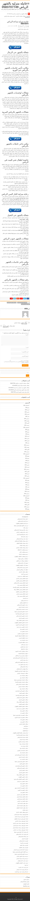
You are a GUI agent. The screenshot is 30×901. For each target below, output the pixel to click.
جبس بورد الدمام (24, 574)
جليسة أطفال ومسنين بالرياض (22, 578)
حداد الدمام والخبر (24, 600)
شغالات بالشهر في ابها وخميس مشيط (20, 715)
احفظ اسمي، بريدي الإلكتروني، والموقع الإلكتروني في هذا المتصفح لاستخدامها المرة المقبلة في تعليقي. (16, 361)
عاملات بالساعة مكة (24, 752)
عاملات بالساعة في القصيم (22, 750)
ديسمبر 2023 (26, 469)
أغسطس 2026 (26, 405)
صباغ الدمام (25, 728)
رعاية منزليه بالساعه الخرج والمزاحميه (20, 657)
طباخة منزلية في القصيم (23, 741)
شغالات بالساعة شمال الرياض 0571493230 (20, 385)
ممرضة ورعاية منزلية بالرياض (22, 858)
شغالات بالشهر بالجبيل (23, 693)
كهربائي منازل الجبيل (24, 845)
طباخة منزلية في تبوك (23, 743)
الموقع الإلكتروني (25, 356)
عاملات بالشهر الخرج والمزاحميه (21, 765)
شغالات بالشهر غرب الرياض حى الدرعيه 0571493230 (17, 13)
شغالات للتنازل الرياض (23, 724)
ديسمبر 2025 (26, 418)
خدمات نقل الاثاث (24, 644)
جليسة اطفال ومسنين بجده (22, 585)
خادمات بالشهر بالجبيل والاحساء (22, 613)
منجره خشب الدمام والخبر (23, 860)
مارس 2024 (27, 464)
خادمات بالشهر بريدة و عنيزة (22, 627)
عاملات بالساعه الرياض (23, 757)
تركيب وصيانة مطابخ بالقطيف (22, 543)
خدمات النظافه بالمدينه (23, 638)
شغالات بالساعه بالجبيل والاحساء (21, 682)
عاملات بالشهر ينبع (24, 792)
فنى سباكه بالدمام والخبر (23, 836)
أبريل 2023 (27, 473)
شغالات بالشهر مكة (24, 719)
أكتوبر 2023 (27, 471)
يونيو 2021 (27, 482)
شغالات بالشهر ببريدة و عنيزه (22, 708)
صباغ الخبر (26, 726)
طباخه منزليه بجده (24, 746)
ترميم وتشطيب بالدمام (23, 554)
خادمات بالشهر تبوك (24, 629)
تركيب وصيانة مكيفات (24, 545)
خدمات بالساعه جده (24, 640)
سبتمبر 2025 (26, 425)
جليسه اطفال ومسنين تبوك (22, 596)
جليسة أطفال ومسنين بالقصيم (22, 580)
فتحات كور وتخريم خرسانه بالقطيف (21, 818)
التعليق (26, 334)
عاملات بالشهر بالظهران (23, 777)
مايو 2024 (27, 460)
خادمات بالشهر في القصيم (23, 633)
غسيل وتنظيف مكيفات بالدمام (22, 812)
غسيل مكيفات (25, 810)
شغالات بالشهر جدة (24, 713)
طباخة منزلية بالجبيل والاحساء (22, 735)
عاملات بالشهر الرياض (23, 770)
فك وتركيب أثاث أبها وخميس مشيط (21, 832)
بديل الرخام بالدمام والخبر (23, 521)
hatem (26, 25)
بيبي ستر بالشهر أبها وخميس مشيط (21, 525)
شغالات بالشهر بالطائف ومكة (22, 702)
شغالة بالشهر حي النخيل (25, 304)
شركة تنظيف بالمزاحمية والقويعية (21, 671)
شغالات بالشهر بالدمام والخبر (22, 697)
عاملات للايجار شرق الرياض (22, 799)
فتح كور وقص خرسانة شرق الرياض (21, 814)
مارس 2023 (27, 475)
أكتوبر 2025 (27, 423)
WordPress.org (26, 886)
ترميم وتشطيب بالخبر (23, 552)
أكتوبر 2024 (27, 449)
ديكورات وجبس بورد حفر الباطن (21, 655)
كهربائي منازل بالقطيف (23, 847)
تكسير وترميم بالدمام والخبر (22, 567)
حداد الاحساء (25, 598)
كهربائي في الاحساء (24, 843)
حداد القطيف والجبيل (24, 602)
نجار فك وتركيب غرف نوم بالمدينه (21, 871)
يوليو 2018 (27, 509)
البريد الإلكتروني (25, 351)
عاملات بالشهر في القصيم (23, 790)
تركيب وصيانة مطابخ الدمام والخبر (21, 541)
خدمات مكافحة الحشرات (23, 642)
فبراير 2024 (27, 467)
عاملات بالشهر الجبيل (24, 763)
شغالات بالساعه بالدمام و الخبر (22, 684)
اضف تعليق (25, 26)
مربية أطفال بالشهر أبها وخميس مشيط (20, 851)
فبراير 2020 (27, 491)
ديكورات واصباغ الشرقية (23, 653)
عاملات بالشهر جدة (24, 785)
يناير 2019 (27, 500)
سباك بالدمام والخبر (24, 666)
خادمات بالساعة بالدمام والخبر (22, 609)
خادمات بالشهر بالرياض (23, 618)
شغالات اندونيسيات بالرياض (22, 673)
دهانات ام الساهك (24, 649)
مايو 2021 (27, 484)
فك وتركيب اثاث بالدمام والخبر (22, 834)
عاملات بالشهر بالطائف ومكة (22, 774)
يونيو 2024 (27, 458)
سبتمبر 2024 (26, 451)
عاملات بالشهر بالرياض (23, 772)
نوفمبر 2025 (26, 420)
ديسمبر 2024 (26, 445)
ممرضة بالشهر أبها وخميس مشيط (21, 854)
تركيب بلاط (26, 527)
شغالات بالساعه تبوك (24, 688)
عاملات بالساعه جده (24, 759)
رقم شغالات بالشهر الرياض (12, 302)
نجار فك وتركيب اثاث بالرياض (22, 869)
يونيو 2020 (27, 489)
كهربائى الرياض (25, 838)
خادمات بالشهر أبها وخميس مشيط (21, 611)
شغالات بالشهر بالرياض (23, 699)
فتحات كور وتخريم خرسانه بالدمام (21, 816)
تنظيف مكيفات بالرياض (23, 571)
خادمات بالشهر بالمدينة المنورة (22, 624)
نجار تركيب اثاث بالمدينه (23, 867)
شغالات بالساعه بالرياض (20, 16)
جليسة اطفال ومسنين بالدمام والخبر (21, 582)
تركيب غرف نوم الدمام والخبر (22, 538)
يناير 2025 (27, 442)
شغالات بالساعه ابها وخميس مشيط (21, 679)
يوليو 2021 (27, 480)
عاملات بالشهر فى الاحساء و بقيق (21, 788)
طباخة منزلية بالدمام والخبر (22, 737)
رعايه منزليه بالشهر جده (23, 664)
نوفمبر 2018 (26, 502)
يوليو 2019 (27, 498)
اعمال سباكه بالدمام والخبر (23, 519)
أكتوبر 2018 (27, 504)
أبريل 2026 (27, 409)
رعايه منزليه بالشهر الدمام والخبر (21, 662)
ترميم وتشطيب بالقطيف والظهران (21, 556)
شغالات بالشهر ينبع (24, 721)
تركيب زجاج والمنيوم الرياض (22, 534)
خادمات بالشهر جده (24, 631)
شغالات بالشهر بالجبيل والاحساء (22, 695)
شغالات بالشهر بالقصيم (23, 704)
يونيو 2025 (27, 431)
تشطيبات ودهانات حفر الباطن (22, 560)
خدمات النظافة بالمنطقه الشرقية (21, 635)
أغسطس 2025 (26, 427)
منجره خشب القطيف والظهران (22, 863)
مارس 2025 (27, 438)
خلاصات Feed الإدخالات (24, 881)
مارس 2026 (27, 412)
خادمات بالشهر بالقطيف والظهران (21, 622)
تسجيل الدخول (26, 879)
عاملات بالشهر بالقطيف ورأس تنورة (21, 779)
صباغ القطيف (25, 730)
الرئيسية (28, 16)
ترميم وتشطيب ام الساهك (23, 549)
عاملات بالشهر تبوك (24, 783)
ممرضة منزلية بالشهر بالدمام (22, 856)
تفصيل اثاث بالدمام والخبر (23, 563)
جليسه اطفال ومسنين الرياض (22, 594)
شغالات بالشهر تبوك (24, 710)
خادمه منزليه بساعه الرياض (22, 302)
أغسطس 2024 (26, 453)
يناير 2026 (27, 416)
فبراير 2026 (27, 414)
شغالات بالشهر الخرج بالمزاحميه (21, 691)
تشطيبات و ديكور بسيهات (23, 558)
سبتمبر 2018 (26, 506)
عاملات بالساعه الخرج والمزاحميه (21, 754)
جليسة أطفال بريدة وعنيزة (23, 576)
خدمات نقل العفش (24, 646)
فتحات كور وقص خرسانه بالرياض (21, 821)
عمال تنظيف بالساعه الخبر (23, 803)
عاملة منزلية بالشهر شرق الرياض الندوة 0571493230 (19, 389)
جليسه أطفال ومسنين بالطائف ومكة (21, 589)
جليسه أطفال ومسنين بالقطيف (22, 591)
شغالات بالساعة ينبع (24, 677)
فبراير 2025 (27, 440)
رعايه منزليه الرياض (24, 660)
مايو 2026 (27, 407)
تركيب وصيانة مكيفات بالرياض (22, 547)
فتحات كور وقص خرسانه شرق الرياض (20, 825)
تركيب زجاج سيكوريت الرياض (22, 532)
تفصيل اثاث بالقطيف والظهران (22, 565)
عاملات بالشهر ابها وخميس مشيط (21, 761)
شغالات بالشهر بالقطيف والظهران (21, 706)
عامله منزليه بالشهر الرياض (23, 151)
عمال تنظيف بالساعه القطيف (22, 807)
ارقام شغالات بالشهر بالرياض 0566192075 (9, 326)
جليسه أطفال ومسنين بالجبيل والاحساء (20, 587)
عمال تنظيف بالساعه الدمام (22, 805)
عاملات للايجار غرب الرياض (22, 801)
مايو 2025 (27, 434)
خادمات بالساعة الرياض (23, 607)
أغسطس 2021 (26, 478)
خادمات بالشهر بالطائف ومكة (22, 620)
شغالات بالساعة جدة (24, 675)
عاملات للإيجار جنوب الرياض (22, 794)
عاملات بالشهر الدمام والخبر (22, 768)
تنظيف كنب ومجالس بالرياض (22, 569)
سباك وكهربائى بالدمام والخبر (22, 668)
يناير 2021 (27, 487)
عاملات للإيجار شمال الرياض (22, 796)
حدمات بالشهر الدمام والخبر (22, 605)
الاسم (27, 347)
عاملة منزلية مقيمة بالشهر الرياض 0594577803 (20, 392)
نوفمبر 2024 (26, 447)
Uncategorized (25, 516)
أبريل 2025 (27, 436)
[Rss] (16, 897)
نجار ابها (26, 865)
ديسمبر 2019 (26, 493)
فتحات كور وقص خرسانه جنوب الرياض (20, 823)
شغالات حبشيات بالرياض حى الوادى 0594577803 (19, 383)
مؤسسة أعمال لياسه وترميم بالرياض (21, 849)
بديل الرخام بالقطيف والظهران (22, 523)
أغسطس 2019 (26, 495)
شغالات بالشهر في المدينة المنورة (21, 717)
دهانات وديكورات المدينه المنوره (21, 651)
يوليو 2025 (27, 429)
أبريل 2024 (27, 462)
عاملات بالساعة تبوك (24, 748)
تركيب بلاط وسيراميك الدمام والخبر (21, 530)
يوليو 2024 (27, 456)
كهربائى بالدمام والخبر (23, 840)
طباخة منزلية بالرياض (24, 739)
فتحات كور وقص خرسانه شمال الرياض (20, 827)
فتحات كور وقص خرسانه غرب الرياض (20, 829)
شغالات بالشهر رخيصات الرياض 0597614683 (20, 322)
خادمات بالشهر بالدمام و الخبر (22, 616)
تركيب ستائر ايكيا (24, 536)
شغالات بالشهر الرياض (10, 64)
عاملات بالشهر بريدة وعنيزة (22, 781)
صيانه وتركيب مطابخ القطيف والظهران (20, 732)
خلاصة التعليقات (26, 883)
